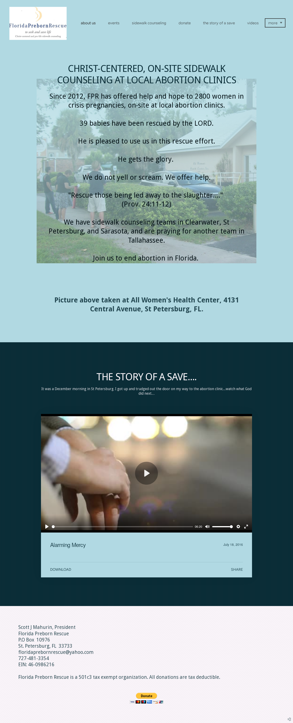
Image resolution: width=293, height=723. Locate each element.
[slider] (122, 527)
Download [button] (60, 569)
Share (237, 569)
